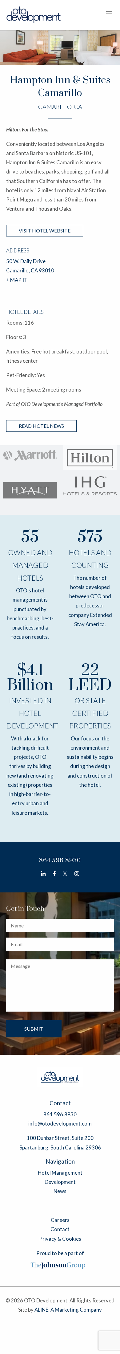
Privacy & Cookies (60, 1238)
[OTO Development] (33, 14)
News (60, 1191)
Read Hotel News (41, 426)
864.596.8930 (60, 860)
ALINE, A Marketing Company (68, 1309)
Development (60, 1182)
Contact (60, 1229)
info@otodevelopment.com (60, 1123)
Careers (60, 1220)
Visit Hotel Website (44, 230)
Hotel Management (60, 1172)
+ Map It (16, 280)
